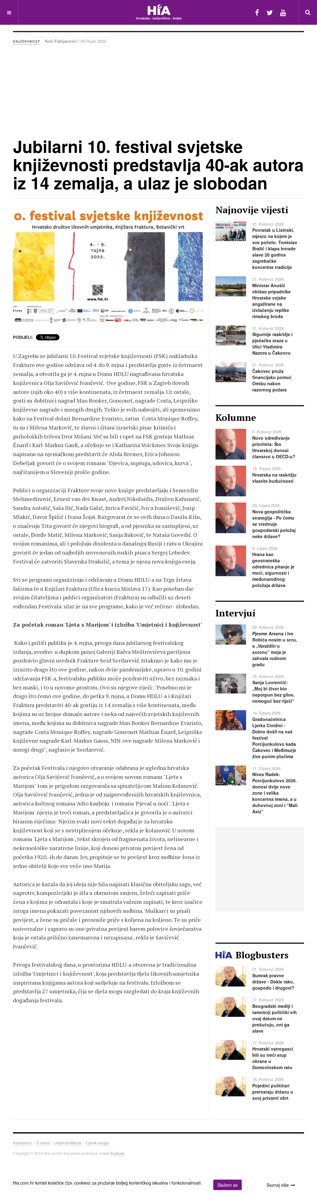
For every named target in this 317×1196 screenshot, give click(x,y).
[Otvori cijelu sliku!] (108, 266)
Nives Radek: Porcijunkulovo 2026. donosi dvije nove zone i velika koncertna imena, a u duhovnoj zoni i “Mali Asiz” (274, 792)
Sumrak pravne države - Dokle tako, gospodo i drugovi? (273, 981)
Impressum (22, 1142)
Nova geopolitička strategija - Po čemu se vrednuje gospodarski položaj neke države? (274, 523)
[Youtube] (283, 12)
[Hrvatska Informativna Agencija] (158, 12)
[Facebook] (257, 12)
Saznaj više (278, 1185)
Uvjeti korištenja (67, 1142)
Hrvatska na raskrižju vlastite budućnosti (274, 478)
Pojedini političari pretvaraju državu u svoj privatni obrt (272, 1091)
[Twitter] (270, 12)
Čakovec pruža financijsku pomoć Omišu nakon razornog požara (272, 380)
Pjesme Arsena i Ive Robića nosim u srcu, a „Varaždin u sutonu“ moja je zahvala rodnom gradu (274, 648)
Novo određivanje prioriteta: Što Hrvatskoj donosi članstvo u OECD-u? (273, 447)
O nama (43, 1142)
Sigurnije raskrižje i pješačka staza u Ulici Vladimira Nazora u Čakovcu (272, 343)
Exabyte (117, 1153)
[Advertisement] (158, 90)
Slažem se (227, 1185)
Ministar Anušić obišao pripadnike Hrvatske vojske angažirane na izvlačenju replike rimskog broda (271, 300)
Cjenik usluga (97, 1142)
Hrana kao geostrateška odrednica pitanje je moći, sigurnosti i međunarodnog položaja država (273, 569)
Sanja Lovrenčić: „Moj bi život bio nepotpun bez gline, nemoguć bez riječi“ (273, 691)
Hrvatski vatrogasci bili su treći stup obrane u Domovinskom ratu (272, 1058)
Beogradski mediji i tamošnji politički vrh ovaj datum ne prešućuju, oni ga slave (274, 1018)
